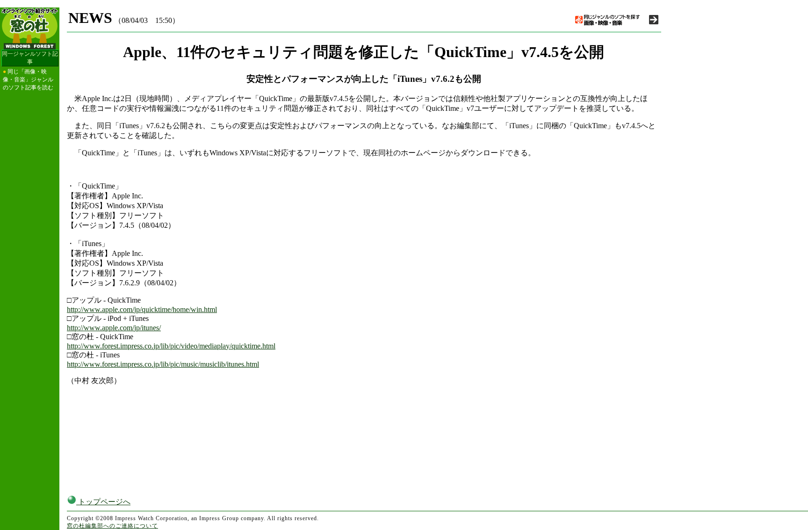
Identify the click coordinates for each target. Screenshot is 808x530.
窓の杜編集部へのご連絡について (112, 526)
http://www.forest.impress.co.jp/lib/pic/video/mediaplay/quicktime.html (171, 346)
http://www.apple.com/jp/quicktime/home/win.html (142, 309)
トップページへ (103, 502)
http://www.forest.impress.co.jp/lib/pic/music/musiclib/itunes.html (163, 364)
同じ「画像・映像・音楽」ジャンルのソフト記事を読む (28, 79)
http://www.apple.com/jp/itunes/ (114, 328)
